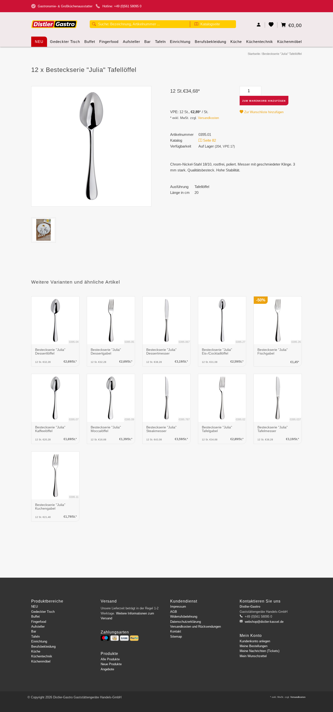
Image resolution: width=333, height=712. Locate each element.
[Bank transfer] (124, 638)
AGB (173, 611)
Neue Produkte (111, 664)
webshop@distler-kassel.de (264, 621)
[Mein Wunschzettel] (271, 25)
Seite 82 (209, 140)
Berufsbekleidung (210, 42)
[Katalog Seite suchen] (196, 25)
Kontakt (175, 631)
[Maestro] (105, 638)
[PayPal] (134, 638)
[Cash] (114, 638)
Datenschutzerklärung (185, 621)
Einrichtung (180, 42)
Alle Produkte (110, 659)
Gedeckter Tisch (65, 42)
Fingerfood (108, 42)
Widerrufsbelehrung (183, 616)
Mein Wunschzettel (253, 656)
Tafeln (160, 42)
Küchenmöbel (289, 42)
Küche (236, 42)
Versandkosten (208, 118)
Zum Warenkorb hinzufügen (264, 101)
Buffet (89, 42)
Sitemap (176, 636)
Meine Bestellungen (253, 646)
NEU (39, 42)
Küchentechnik (259, 42)
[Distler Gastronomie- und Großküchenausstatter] (54, 16)
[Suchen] (94, 25)
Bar (147, 42)
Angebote (107, 669)
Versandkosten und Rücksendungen (195, 626)
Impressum (178, 606)
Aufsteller (131, 42)
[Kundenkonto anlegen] (259, 25)
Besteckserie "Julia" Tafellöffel (282, 54)
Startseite (254, 54)
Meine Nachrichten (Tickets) (259, 651)
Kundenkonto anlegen (255, 641)
